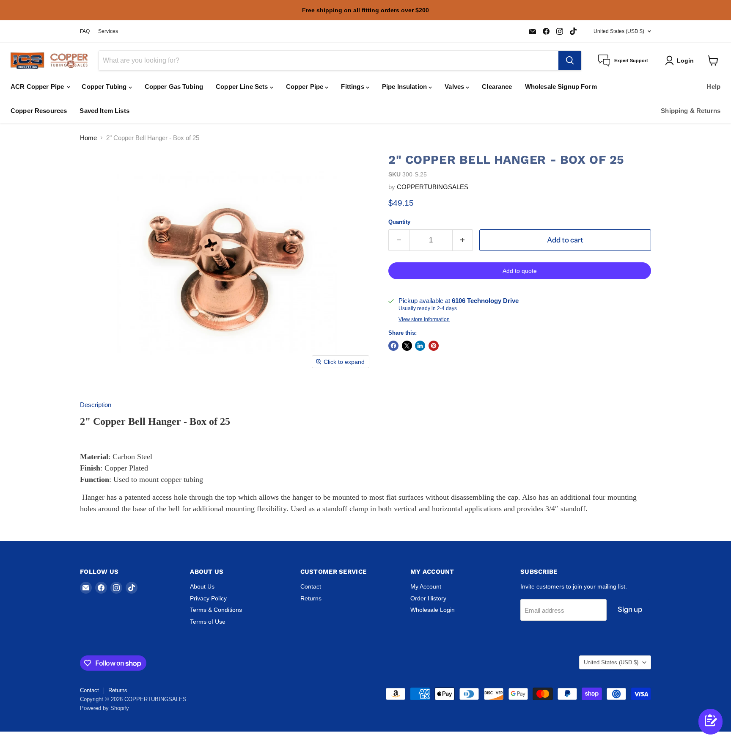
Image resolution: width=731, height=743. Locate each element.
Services (108, 31)
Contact (310, 586)
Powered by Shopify (104, 708)
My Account (425, 586)
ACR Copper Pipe (38, 86)
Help (713, 86)
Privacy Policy (208, 598)
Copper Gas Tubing (174, 86)
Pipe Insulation (405, 86)
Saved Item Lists (104, 110)
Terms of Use (207, 621)
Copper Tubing (105, 86)
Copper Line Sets (243, 86)
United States (619, 31)
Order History (428, 598)
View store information (424, 319)
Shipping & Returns (690, 110)
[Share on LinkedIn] (420, 346)
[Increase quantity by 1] (463, 240)
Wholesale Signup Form (561, 86)
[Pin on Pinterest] (434, 346)
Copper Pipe (305, 86)
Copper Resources (39, 110)
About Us (202, 586)
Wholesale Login (432, 609)
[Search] (569, 60)
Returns (311, 598)
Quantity (399, 222)
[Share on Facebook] (393, 346)
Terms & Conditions (216, 609)
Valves (455, 86)
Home (88, 137)
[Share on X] (407, 346)
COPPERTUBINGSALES (432, 186)
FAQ (85, 31)
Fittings (353, 86)
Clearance (497, 86)
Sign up (630, 609)
